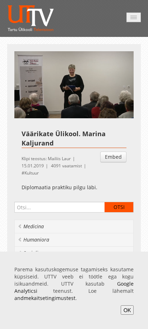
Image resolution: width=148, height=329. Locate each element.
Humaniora (36, 239)
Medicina (33, 226)
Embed (113, 156)
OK (127, 310)
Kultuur (31, 173)
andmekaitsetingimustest (44, 298)
